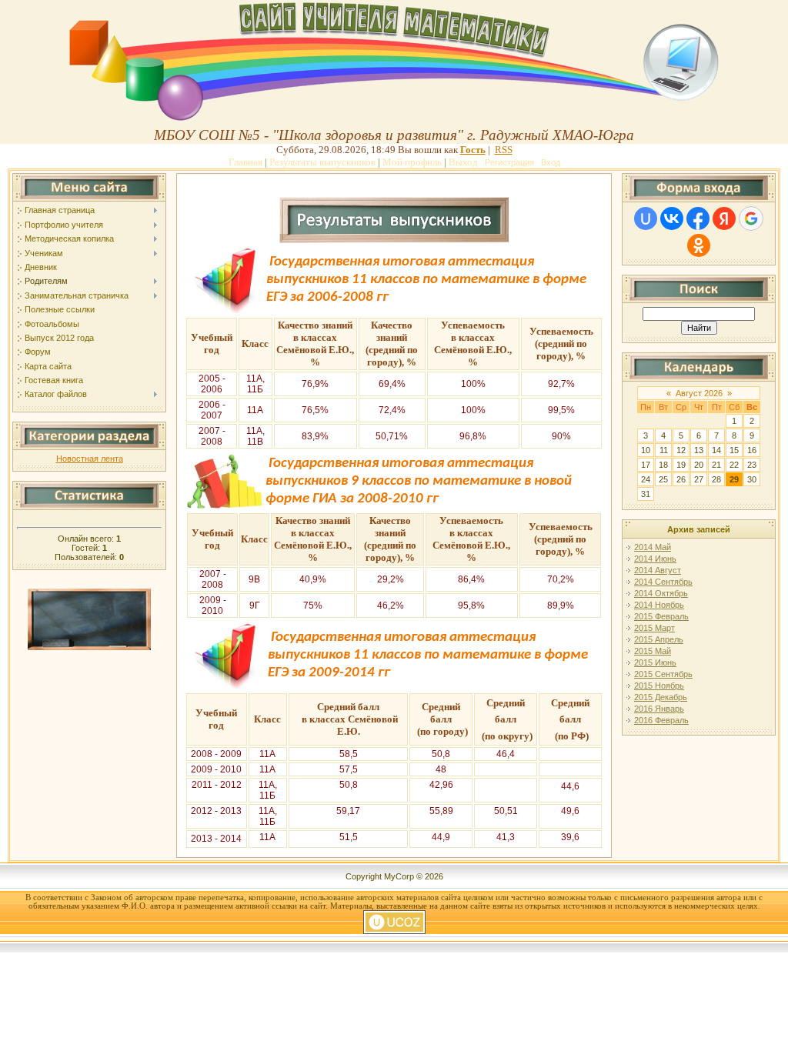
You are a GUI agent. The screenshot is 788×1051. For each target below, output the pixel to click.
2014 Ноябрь (659, 604)
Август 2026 (699, 393)
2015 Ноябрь (659, 685)
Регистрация (509, 162)
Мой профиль (412, 162)
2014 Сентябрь (663, 581)
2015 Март (654, 627)
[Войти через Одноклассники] (698, 245)
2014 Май (652, 547)
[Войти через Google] (751, 218)
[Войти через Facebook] (698, 218)
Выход (463, 162)
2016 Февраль (661, 720)
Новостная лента (89, 458)
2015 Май (652, 651)
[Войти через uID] (645, 218)
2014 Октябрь (661, 593)
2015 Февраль (661, 616)
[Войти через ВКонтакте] (671, 218)
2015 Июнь (655, 662)
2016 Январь (659, 708)
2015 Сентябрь (663, 674)
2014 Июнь (655, 558)
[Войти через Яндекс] (724, 218)
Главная (245, 162)
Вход (550, 162)
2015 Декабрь (660, 697)
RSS (504, 149)
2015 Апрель (658, 639)
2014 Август (657, 570)
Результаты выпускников (322, 162)
